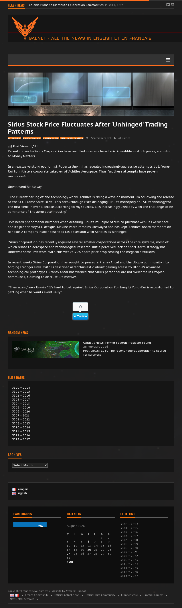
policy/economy (32, 138)
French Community (36, 594)
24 (68, 554)
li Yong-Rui (14, 138)
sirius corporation (72, 138)
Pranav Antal (50, 138)
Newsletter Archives (22, 598)
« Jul (70, 562)
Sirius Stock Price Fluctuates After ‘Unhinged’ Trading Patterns (88, 127)
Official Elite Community (100, 594)
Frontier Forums (153, 594)
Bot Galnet (123, 138)
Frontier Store (129, 594)
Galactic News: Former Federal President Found (117, 343)
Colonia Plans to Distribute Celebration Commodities (67, 5)
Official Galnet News (66, 594)
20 (89, 550)
